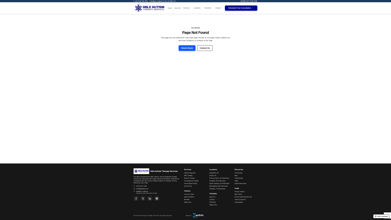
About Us (177, 8)
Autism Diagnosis (190, 173)
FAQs (236, 181)
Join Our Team (189, 194)
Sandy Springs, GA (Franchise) (219, 183)
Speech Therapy (189, 178)
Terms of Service (240, 199)
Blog (236, 175)
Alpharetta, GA (214, 173)
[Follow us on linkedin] (149, 198)
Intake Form (213, 205)
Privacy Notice (239, 191)
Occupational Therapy (191, 181)
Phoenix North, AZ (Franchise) (219, 178)
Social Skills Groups (190, 183)
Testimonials (239, 178)
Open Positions (189, 197)
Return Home (187, 48)
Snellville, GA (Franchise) (217, 181)
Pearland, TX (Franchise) (217, 189)
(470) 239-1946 (141, 186)
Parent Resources (240, 183)
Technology (238, 173)
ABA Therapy (188, 175)
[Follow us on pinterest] (156, 198)
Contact (212, 199)
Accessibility (239, 202)
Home (170, 8)
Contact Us (205, 48)
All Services (188, 186)
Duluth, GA (212, 175)
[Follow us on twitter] (143, 198)
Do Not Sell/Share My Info (243, 197)
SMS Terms (238, 194)
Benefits (186, 199)
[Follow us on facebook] (136, 198)
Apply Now (187, 202)
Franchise (212, 202)
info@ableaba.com (142, 189)
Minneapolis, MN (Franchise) (218, 186)
